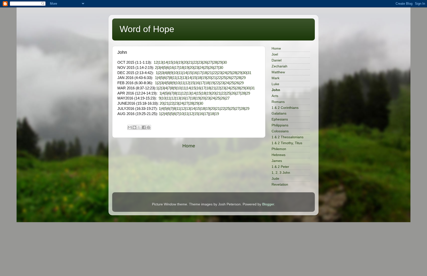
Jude (275, 178)
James (277, 161)
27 (210, 62)
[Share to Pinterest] (148, 127)
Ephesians (280, 119)
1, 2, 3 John (281, 173)
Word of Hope (147, 29)
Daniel (276, 60)
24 (201, 68)
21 (190, 62)
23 (200, 62)
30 (225, 62)
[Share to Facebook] (143, 127)
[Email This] (129, 127)
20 (185, 62)
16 (175, 62)
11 (180, 73)
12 (156, 62)
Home (188, 145)
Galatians (279, 113)
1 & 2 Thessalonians (287, 137)
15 (170, 62)
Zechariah (279, 66)
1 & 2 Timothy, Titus (287, 143)
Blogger (268, 204)
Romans (278, 102)
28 (215, 62)
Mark (275, 78)
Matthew (278, 72)
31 (249, 73)
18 (182, 68)
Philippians (280, 125)
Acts (275, 96)
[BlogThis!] (134, 127)
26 (205, 62)
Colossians (280, 131)
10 (175, 73)
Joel (275, 54)
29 (220, 62)
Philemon (279, 149)
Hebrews (278, 155)
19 (180, 62)
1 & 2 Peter (280, 167)
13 (161, 62)
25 (206, 68)
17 (177, 68)
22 (195, 62)
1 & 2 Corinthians (285, 108)
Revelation (280, 184)
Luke (275, 84)
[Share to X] (139, 127)
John (276, 90)
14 (166, 62)
